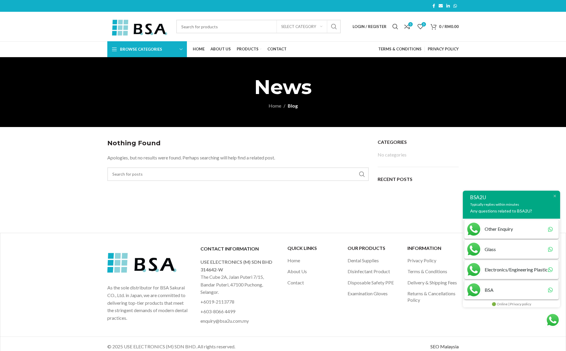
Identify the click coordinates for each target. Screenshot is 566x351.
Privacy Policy (421, 260)
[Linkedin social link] (448, 6)
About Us (297, 271)
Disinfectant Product (369, 271)
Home (275, 105)
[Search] (395, 26)
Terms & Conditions (427, 271)
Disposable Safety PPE (371, 282)
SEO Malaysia (444, 346)
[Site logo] (138, 26)
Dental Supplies (363, 260)
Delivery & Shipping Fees (432, 282)
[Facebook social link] (434, 6)
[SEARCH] (334, 26)
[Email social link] (441, 6)
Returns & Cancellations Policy (431, 297)
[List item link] (238, 302)
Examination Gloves (368, 293)
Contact (295, 282)
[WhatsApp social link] (455, 6)
